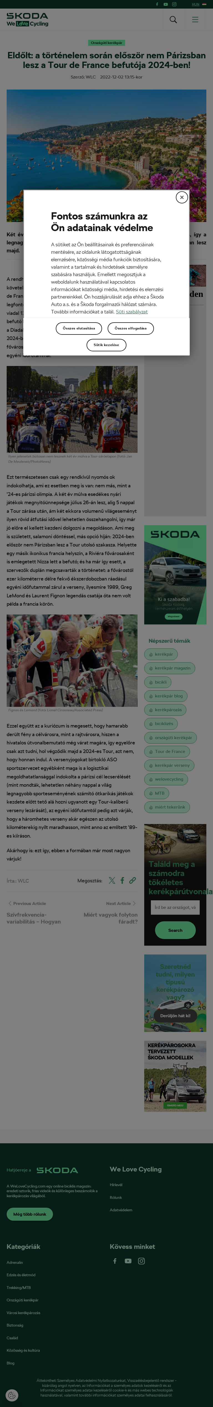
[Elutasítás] (182, 197)
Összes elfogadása (130, 328)
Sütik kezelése (106, 345)
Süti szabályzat (132, 312)
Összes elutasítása (79, 328)
